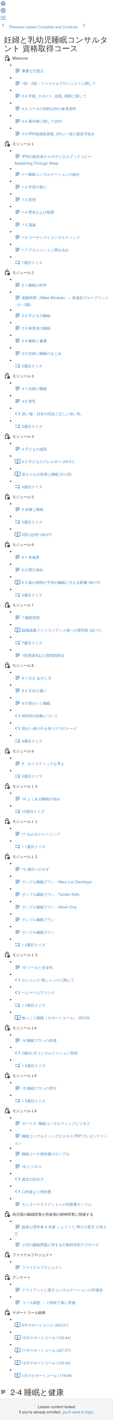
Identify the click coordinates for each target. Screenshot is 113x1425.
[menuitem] (3, 12)
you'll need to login (77, 1411)
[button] (3, 4)
